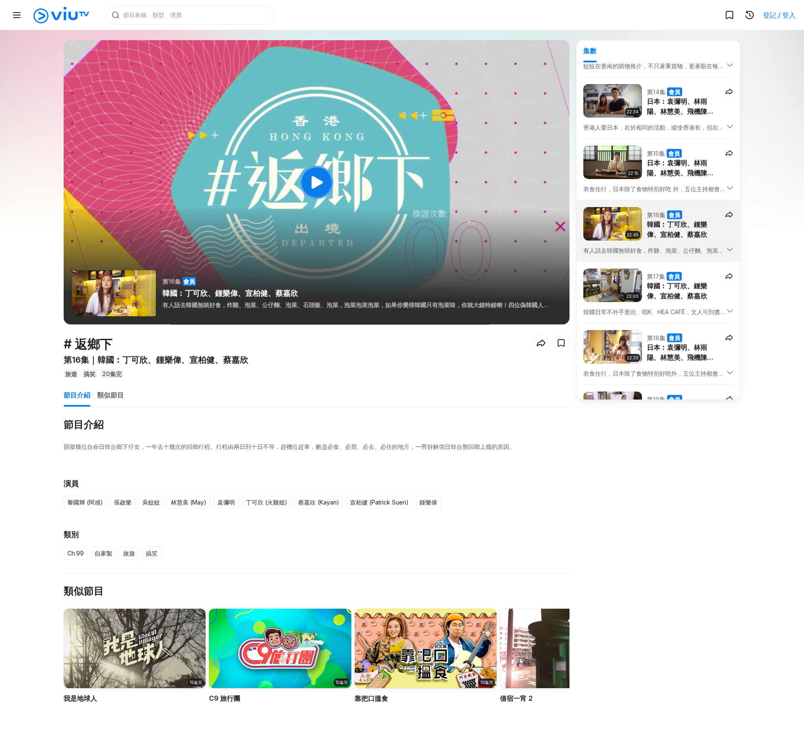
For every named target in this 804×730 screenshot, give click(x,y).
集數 (590, 50)
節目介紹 (77, 395)
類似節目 (110, 395)
